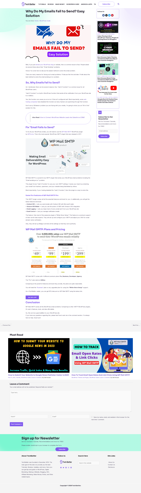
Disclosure (111, 467)
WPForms (31, 134)
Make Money (60, 4)
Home (36, 21)
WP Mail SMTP (66, 132)
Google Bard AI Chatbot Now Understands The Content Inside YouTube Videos (108, 100)
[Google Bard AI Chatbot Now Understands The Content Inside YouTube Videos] (108, 90)
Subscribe (104, 136)
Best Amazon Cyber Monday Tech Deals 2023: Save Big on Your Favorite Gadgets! (107, 58)
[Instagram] (68, 467)
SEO (14, 377)
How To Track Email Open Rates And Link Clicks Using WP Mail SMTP (101, 375)
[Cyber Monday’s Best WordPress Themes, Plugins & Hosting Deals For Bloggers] (108, 27)
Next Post (136, 325)
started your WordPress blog (44, 64)
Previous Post (5, 325)
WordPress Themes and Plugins (80, 377)
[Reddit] (71, 467)
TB (95, 4)
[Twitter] (63, 467)
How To (10, 377)
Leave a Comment (36, 377)
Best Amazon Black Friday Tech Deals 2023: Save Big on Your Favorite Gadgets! (107, 79)
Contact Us (111, 465)
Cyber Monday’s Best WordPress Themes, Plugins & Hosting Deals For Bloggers (108, 37)
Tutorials (42, 4)
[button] (106, 4)
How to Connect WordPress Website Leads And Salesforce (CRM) (62, 117)
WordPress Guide (72, 4)
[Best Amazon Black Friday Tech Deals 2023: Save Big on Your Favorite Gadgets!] (108, 69)
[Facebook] (61, 467)
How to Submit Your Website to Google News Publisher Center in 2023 (38, 375)
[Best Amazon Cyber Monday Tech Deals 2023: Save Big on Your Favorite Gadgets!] (108, 48)
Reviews (51, 4)
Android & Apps (86, 4)
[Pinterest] (66, 467)
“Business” (40, 287)
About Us (111, 462)
